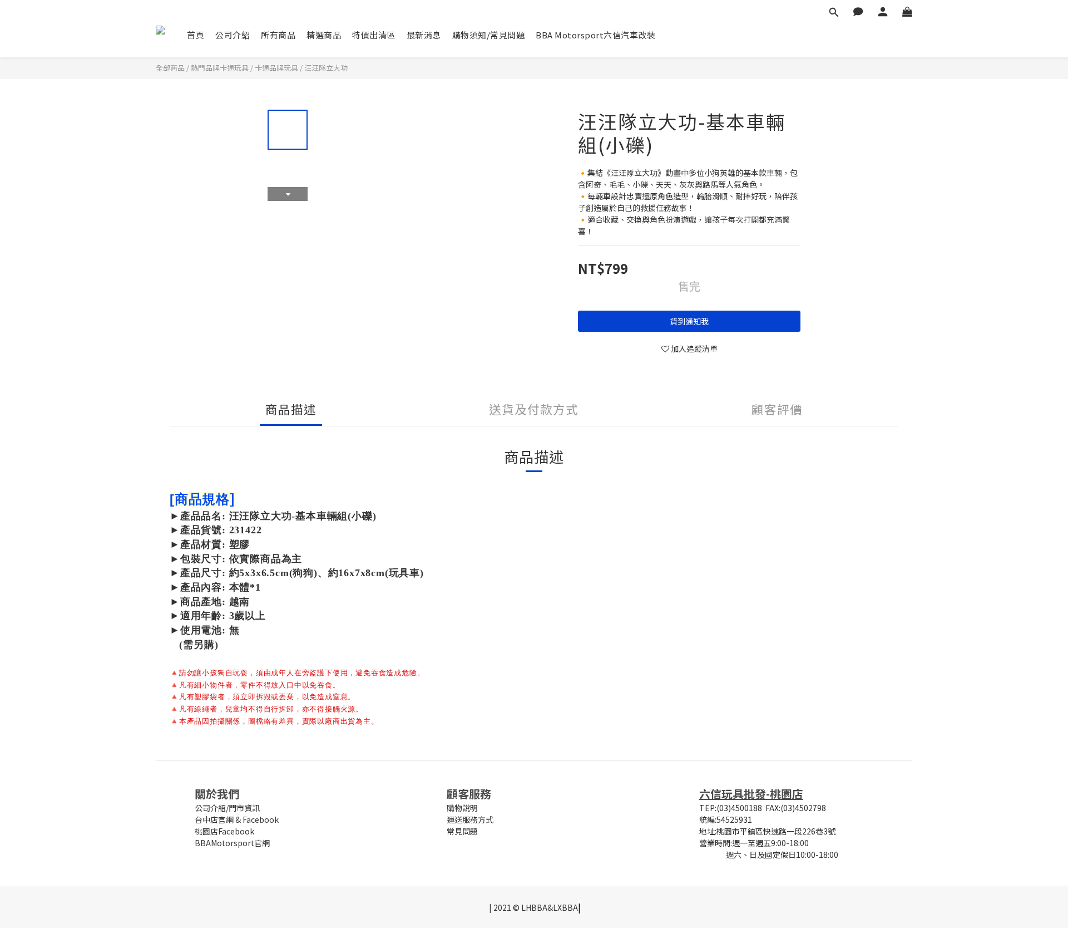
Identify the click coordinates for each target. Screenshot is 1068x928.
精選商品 (323, 35)
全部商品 (170, 67)
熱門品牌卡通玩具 (220, 67)
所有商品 (278, 35)
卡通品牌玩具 (276, 67)
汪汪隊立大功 (326, 67)
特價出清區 (373, 35)
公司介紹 (232, 35)
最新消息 (424, 35)
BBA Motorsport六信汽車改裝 (595, 35)
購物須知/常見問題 (488, 35)
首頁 (195, 35)
